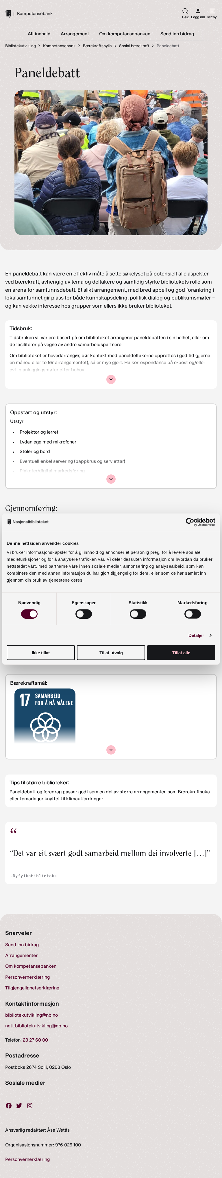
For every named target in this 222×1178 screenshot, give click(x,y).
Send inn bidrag (22, 944)
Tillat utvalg (111, 652)
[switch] (83, 613)
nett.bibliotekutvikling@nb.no (36, 1026)
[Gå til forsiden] (8, 14)
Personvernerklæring (27, 977)
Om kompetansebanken (30, 966)
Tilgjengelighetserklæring (32, 988)
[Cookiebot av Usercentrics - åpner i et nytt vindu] (190, 522)
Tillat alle (181, 652)
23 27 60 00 (35, 1040)
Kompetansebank (35, 13)
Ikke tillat (41, 652)
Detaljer (196, 635)
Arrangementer (21, 955)
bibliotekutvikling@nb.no (31, 1015)
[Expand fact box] (111, 379)
